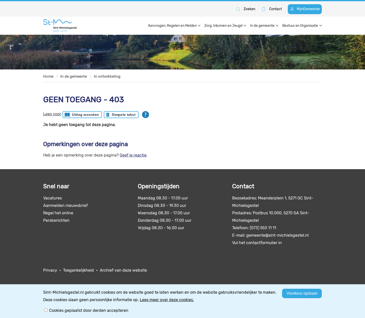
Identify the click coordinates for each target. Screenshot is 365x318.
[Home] (60, 25)
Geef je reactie (133, 155)
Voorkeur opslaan (302, 293)
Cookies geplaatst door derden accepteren (88, 310)
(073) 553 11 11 (263, 227)
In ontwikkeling (107, 76)
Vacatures (52, 198)
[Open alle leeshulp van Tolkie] (145, 114)
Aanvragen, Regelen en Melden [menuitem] (172, 26)
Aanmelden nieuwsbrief (65, 205)
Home (48, 76)
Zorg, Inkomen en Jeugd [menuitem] (223, 26)
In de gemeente (73, 76)
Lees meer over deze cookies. (167, 299)
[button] (245, 9)
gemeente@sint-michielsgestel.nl (277, 235)
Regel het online (58, 213)
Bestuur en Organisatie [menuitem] (300, 26)
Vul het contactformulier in (257, 242)
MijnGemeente (308, 9)
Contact (275, 9)
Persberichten (56, 220)
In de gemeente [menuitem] (262, 26)
